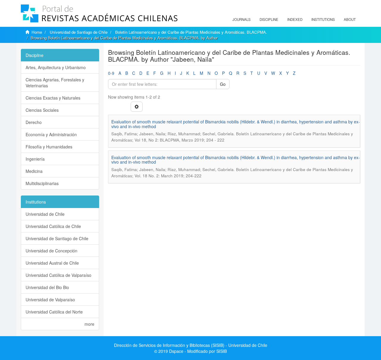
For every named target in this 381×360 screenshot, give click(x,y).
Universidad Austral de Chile (52, 263)
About (350, 19)
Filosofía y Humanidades (49, 147)
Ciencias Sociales (42, 110)
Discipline (269, 19)
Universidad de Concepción (51, 251)
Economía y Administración (51, 134)
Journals (241, 19)
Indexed (294, 19)
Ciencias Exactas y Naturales (53, 98)
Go (223, 84)
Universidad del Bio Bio (47, 287)
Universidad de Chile (45, 214)
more (89, 324)
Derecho (34, 122)
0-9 (111, 73)
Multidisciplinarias (42, 183)
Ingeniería (35, 159)
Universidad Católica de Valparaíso (58, 275)
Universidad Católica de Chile (53, 226)
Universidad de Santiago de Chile (78, 32)
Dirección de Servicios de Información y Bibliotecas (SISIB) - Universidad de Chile (190, 345)
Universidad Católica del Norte (54, 312)
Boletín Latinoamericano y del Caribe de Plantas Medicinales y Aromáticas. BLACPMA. (191, 32)
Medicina (34, 171)
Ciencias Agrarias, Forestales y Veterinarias (55, 83)
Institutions (323, 19)
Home (37, 32)
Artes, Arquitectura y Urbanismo (56, 67)
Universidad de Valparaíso (50, 299)
